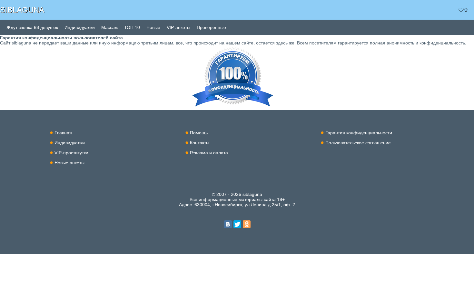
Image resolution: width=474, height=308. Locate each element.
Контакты (199, 142)
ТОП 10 (132, 27)
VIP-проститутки (71, 152)
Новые (153, 27)
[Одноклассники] (247, 224)
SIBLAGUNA (22, 9)
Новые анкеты (69, 162)
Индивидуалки (79, 27)
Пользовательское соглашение (358, 142)
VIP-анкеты (178, 27)
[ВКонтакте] (228, 224)
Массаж (109, 27)
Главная (63, 132)
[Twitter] (237, 224)
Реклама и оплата (209, 152)
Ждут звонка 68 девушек (32, 27)
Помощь (199, 132)
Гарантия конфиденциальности (358, 132)
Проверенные (211, 27)
